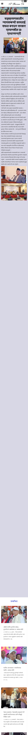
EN (25, 1)
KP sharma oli (16, 4)
